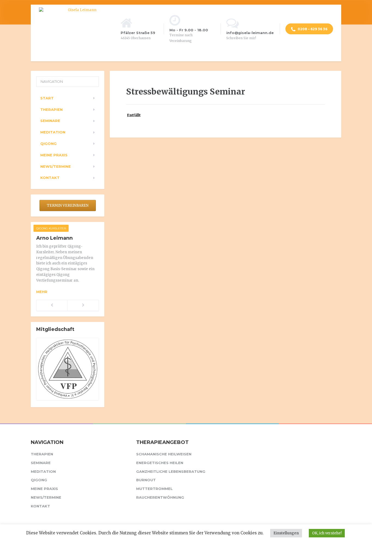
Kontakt (50, 177)
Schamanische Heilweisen (163, 454)
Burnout (146, 480)
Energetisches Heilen (159, 463)
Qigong (48, 143)
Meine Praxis (54, 155)
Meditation (52, 132)
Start (47, 98)
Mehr (41, 292)
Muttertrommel (154, 488)
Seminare (50, 120)
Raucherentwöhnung (160, 497)
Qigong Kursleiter (51, 228)
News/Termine (55, 166)
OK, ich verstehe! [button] (326, 533)
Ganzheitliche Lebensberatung (170, 471)
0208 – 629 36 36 (312, 29)
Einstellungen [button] (286, 533)
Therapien (51, 109)
